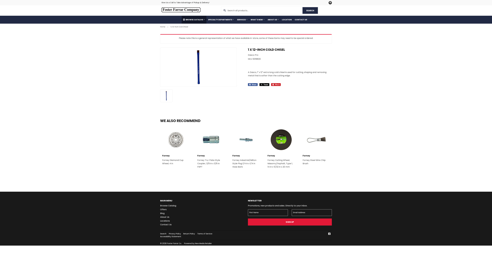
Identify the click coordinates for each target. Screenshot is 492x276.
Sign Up (290, 222)
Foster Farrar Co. (174, 243)
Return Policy (189, 233)
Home (162, 27)
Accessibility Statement (170, 236)
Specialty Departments (220, 19)
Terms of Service (204, 233)
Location (287, 19)
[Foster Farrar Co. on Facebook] (329, 234)
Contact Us (301, 19)
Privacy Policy (175, 233)
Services (241, 19)
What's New (257, 19)
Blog (162, 213)
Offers (163, 209)
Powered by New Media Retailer (198, 243)
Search (312, 10)
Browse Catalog (194, 19)
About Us (272, 19)
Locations (165, 220)
